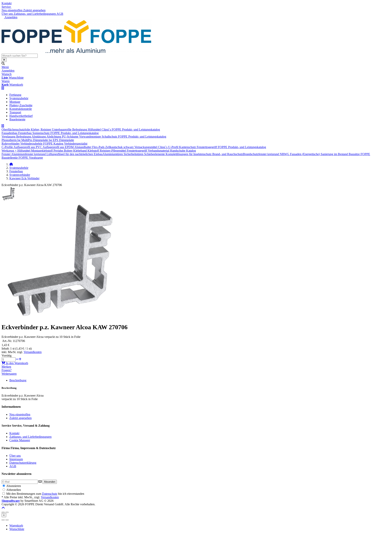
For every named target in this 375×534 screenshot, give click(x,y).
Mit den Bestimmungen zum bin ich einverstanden (45, 493)
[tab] (16, 525)
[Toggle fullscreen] (7, 512)
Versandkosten (33, 352)
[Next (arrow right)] (7, 520)
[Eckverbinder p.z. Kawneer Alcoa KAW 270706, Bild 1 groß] (8, 199)
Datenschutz (49, 493)
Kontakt (7, 3)
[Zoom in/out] (3, 512)
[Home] (11, 164)
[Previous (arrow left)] (3, 520)
